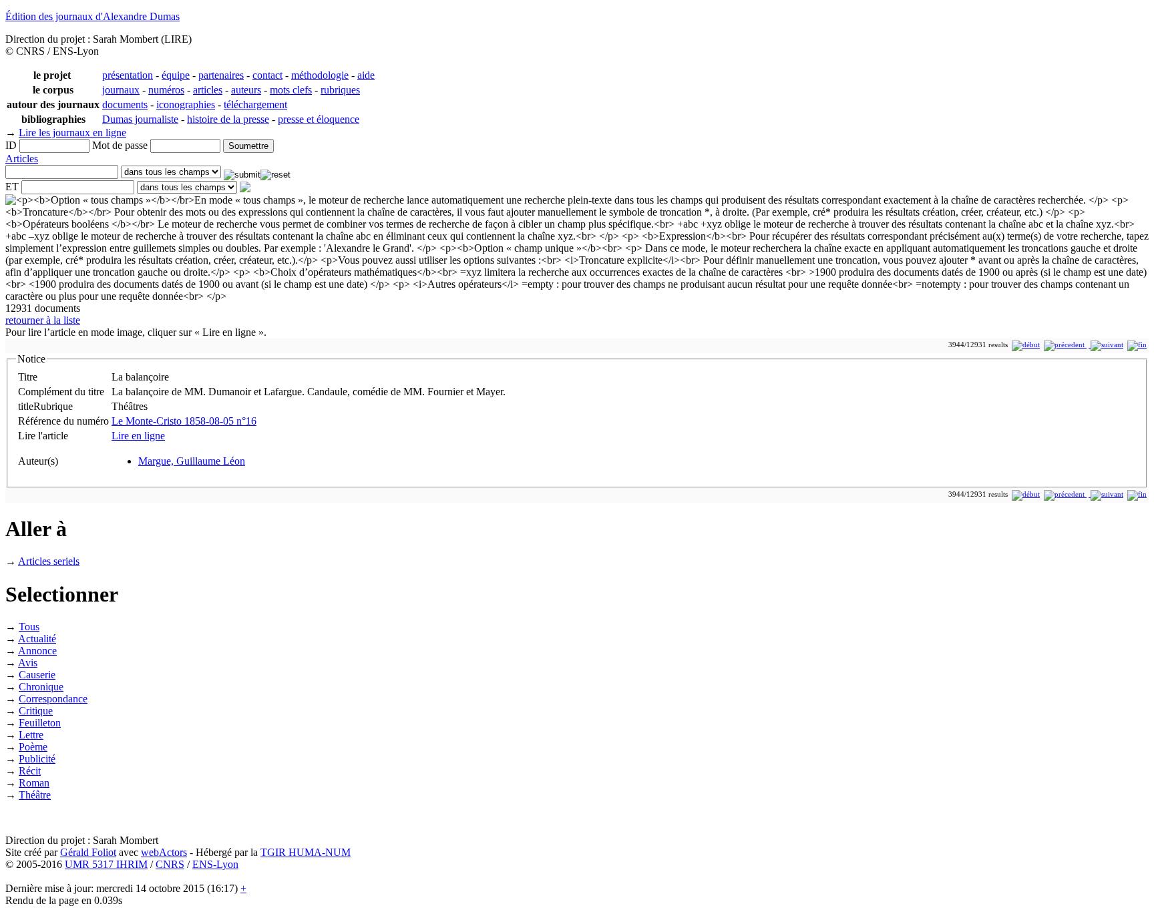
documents (125, 104)
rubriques (340, 89)
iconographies (185, 104)
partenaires (221, 75)
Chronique (41, 686)
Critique (36, 710)
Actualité (37, 638)
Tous (29, 626)
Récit (30, 770)
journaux (121, 89)
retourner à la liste (42, 320)
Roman (34, 782)
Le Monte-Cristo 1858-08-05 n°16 (184, 421)
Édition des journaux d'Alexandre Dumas (92, 16)
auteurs (246, 89)
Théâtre (35, 795)
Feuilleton (40, 722)
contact (267, 75)
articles (207, 89)
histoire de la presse (228, 119)
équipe (176, 75)
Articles (21, 158)
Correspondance (53, 698)
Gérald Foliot (88, 852)
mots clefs (291, 89)
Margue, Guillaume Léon (191, 461)
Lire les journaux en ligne (72, 132)
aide (366, 75)
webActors (164, 852)
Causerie (37, 674)
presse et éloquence (318, 119)
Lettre (31, 734)
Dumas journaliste (140, 119)
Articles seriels (48, 561)
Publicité (37, 758)
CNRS (170, 864)
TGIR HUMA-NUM (305, 852)
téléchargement (255, 104)
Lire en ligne (138, 435)
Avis (27, 662)
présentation (127, 75)
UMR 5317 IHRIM (106, 864)
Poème (33, 746)
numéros (166, 89)
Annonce (37, 650)
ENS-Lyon (215, 864)
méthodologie (320, 75)
